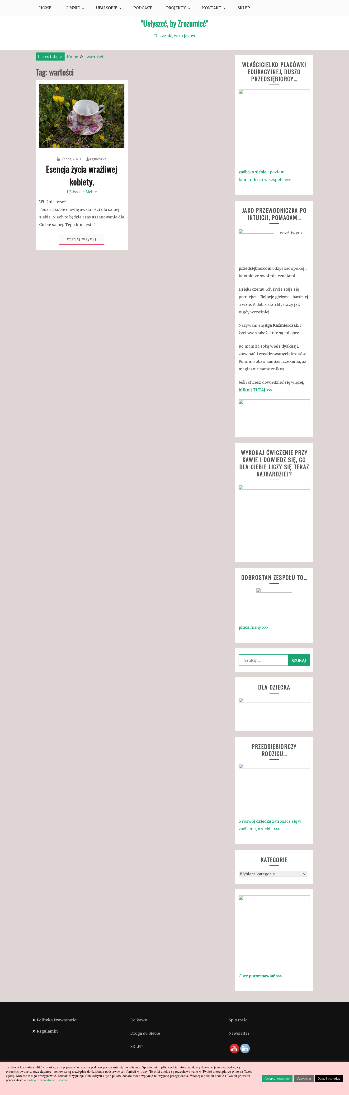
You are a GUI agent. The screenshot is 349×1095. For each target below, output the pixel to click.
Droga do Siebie (145, 1033)
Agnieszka (98, 159)
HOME (45, 7)
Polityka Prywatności (57, 1020)
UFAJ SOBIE (106, 7)
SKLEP (244, 7)
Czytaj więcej (82, 239)
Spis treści (239, 1020)
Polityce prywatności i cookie (47, 1080)
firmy (253, 627)
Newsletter (239, 1033)
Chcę (260, 975)
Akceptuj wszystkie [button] (277, 1078)
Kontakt (212, 7)
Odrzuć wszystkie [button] (329, 1078)
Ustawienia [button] (304, 1078)
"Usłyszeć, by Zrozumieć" (174, 23)
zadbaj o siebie (253, 172)
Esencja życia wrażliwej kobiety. (81, 175)
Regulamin (47, 1031)
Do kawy (138, 1020)
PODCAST (142, 7)
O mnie (73, 7)
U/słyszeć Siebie (82, 191)
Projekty (176, 7)
